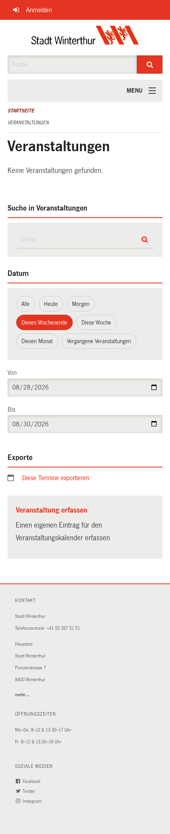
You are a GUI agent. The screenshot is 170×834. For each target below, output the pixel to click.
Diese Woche (96, 322)
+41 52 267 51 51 (63, 628)
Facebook (32, 781)
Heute (51, 304)
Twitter (29, 791)
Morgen (80, 304)
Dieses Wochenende (44, 322)
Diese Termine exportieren (55, 478)
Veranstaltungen (28, 122)
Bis (11, 409)
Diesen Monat (37, 341)
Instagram (32, 801)
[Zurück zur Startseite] (85, 37)
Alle (25, 304)
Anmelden (39, 10)
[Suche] (149, 64)
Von (12, 372)
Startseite (21, 111)
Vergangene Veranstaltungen (99, 341)
